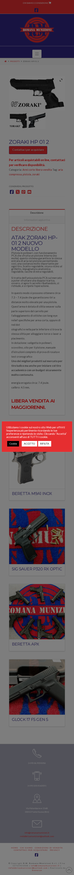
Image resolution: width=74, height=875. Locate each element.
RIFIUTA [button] (44, 443)
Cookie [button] (13, 443)
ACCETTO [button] (29, 443)
